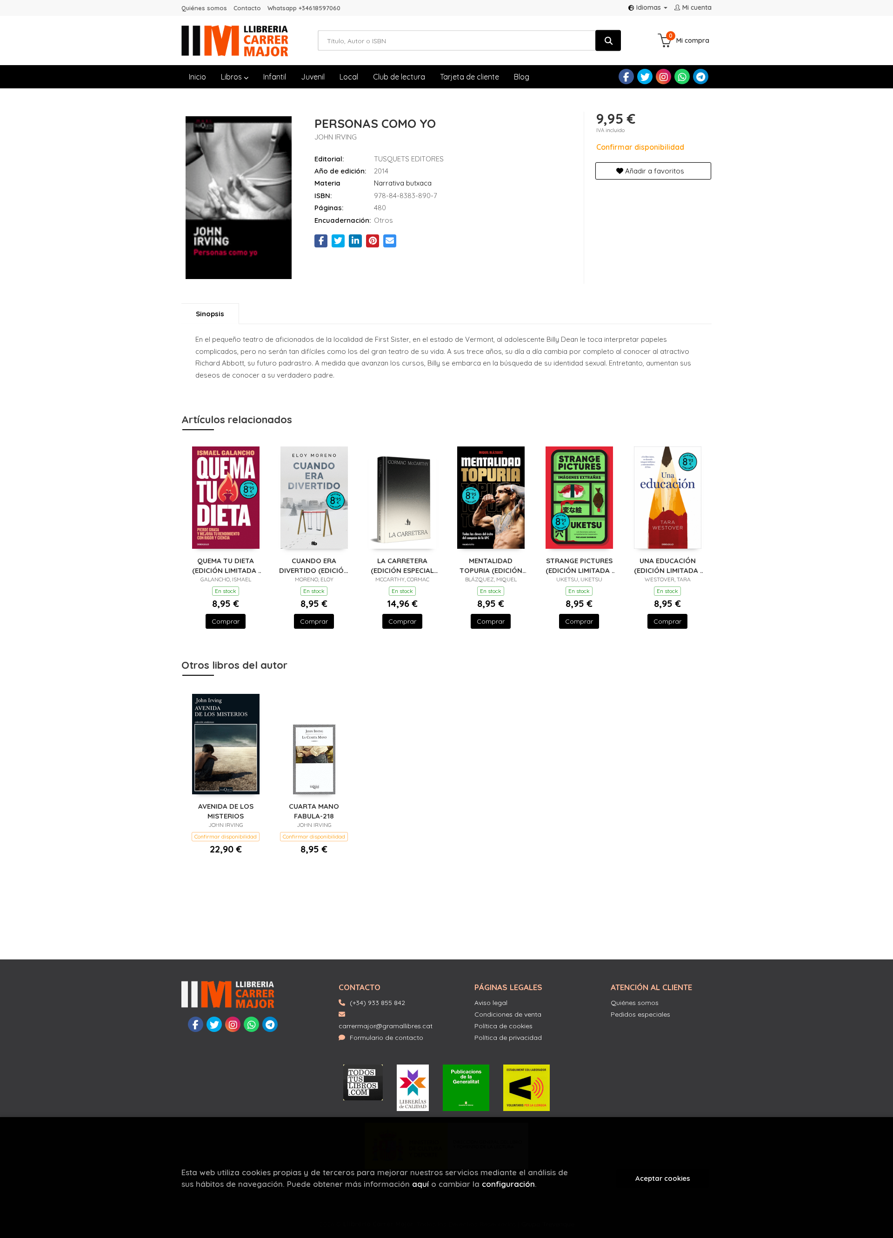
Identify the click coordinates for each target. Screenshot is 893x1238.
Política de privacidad (508, 1037)
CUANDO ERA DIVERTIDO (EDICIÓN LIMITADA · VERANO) (314, 565)
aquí (420, 1184)
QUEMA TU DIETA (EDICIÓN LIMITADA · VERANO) (226, 565)
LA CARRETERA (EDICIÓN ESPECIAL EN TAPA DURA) (402, 565)
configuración (508, 1184)
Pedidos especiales (640, 1014)
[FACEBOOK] (626, 76)
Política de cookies (503, 1026)
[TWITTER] (645, 76)
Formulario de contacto (386, 1037)
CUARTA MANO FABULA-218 (314, 811)
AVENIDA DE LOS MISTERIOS (225, 811)
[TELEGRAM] (700, 76)
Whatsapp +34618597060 (303, 8)
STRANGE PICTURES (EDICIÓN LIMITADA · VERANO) (579, 565)
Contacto (247, 8)
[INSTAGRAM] (663, 76)
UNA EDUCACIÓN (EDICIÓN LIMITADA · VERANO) (667, 565)
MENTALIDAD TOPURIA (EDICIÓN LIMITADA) (491, 565)
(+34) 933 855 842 (377, 1002)
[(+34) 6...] (682, 76)
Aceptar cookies (662, 1178)
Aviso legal (490, 1002)
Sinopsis (210, 313)
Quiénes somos (204, 8)
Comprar (226, 621)
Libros (232, 76)
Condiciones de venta (507, 1014)
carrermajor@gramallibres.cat (386, 1026)
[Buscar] (608, 40)
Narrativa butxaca (403, 183)
